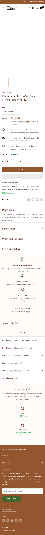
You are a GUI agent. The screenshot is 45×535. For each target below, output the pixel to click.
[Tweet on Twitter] (37, 199)
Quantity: (6, 161)
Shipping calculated (28, 122)
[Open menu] (3, 8)
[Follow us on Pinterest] (16, 520)
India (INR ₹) (7, 510)
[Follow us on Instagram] (12, 520)
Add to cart (22, 169)
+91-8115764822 (22, 416)
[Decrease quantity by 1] (13, 161)
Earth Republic (7, 92)
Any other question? (10, 378)
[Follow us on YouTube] (20, 520)
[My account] (33, 8)
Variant (5, 108)
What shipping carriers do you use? (16, 355)
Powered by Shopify (8, 530)
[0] (41, 8)
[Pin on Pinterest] (33, 199)
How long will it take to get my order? (17, 348)
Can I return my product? (12, 363)
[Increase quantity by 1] (27, 161)
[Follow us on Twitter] (7, 520)
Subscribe (11, 499)
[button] (22, 176)
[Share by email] (41, 199)
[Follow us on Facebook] (3, 520)
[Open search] (29, 8)
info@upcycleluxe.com (22, 432)
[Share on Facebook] (28, 199)
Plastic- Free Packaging (36, 2)
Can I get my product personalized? (16, 370)
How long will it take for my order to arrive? (19, 340)
